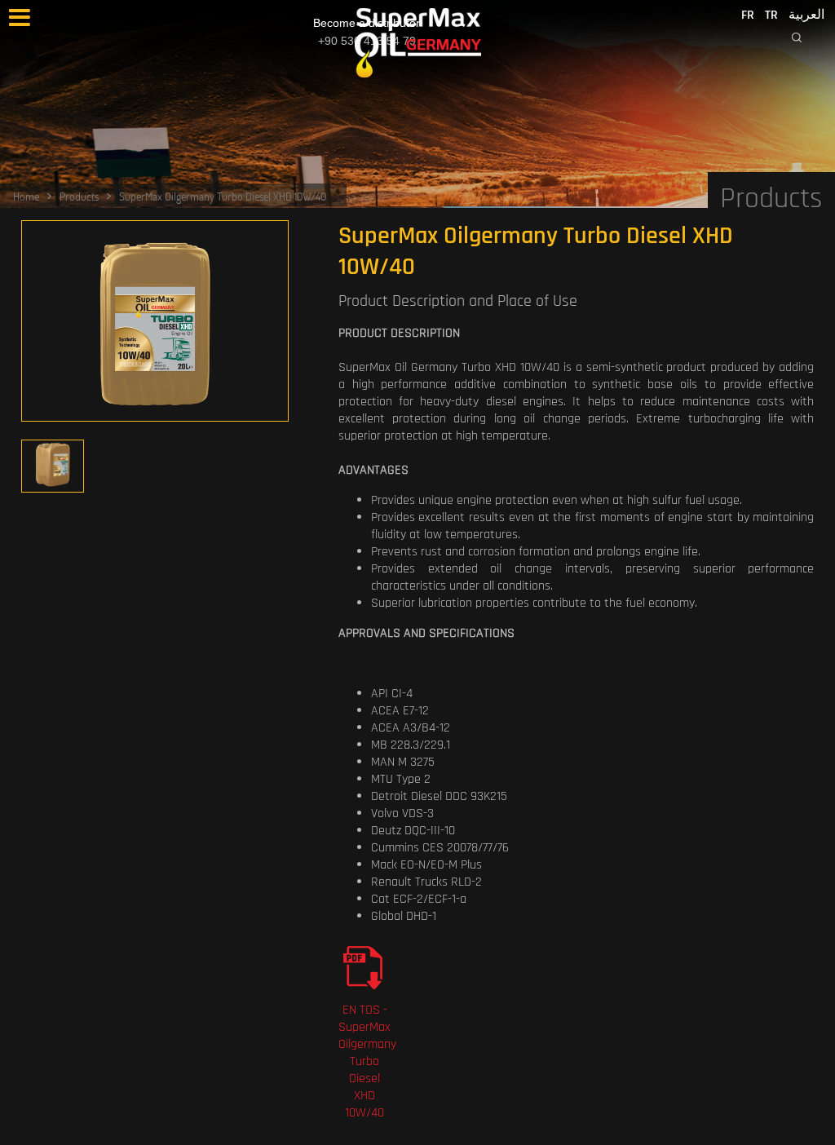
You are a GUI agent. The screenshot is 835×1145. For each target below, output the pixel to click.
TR (771, 15)
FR (747, 15)
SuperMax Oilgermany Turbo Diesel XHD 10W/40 (222, 196)
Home (26, 196)
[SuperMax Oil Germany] (418, 42)
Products (79, 196)
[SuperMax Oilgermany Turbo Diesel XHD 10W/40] (155, 325)
